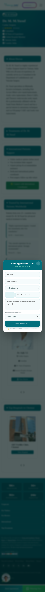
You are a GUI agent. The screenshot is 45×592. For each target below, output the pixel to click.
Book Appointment (22, 324)
